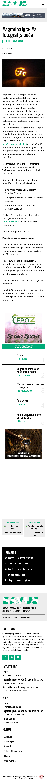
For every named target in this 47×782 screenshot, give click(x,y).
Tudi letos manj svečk (12, 533)
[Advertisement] (23, 486)
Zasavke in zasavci (25, 391)
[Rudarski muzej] (23, 444)
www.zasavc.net (11, 221)
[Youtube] (18, 657)
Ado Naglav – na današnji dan (17, 580)
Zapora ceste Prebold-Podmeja (18, 563)
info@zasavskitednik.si (14, 144)
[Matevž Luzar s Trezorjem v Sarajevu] (8, 387)
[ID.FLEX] (23, 15)
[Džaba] (8, 357)
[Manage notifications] (41, 777)
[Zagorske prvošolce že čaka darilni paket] (8, 372)
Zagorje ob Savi (24, 376)
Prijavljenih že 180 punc (15, 574)
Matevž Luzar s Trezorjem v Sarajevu (30, 386)
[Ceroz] (23, 328)
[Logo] (14, 3)
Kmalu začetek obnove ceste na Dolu (29, 416)
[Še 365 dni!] (8, 402)
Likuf (7, 41)
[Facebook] (5, 657)
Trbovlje (21, 405)
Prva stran (18, 41)
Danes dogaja (9, 718)
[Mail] (11, 657)
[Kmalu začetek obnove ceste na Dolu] (8, 417)
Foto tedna (22, 359)
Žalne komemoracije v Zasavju (34, 534)
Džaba (20, 355)
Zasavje (5, 722)
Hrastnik (21, 421)
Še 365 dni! (23, 401)
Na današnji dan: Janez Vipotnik (19, 557)
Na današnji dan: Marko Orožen (18, 569)
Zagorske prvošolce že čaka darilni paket (29, 370)
